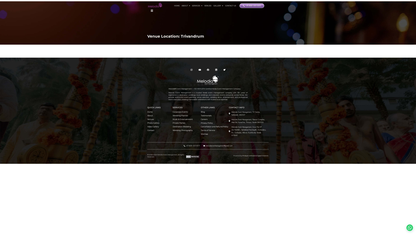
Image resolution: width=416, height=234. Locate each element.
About (185, 6)
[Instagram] (191, 70)
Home (177, 6)
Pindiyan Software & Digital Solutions (255, 156)
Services (196, 6)
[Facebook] (208, 70)
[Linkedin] (216, 70)
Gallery (217, 6)
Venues (207, 6)
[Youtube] (200, 70)
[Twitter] (224, 70)
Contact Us (230, 6)
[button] (409, 227)
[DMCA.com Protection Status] (192, 157)
